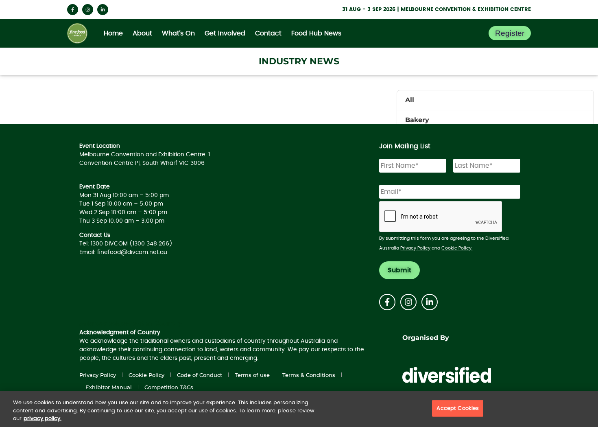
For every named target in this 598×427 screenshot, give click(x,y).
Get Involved (225, 33)
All (409, 100)
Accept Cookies (457, 408)
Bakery (417, 120)
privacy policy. (42, 418)
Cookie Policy (146, 375)
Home (113, 33)
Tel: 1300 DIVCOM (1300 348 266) (125, 244)
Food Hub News (316, 33)
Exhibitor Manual (108, 387)
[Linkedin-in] (102, 9)
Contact (268, 33)
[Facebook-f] (72, 9)
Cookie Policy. (456, 248)
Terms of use (252, 375)
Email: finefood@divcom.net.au (123, 252)
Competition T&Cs (168, 387)
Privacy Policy (415, 248)
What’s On (178, 33)
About (142, 33)
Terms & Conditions (308, 375)
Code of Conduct (199, 375)
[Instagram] (87, 9)
